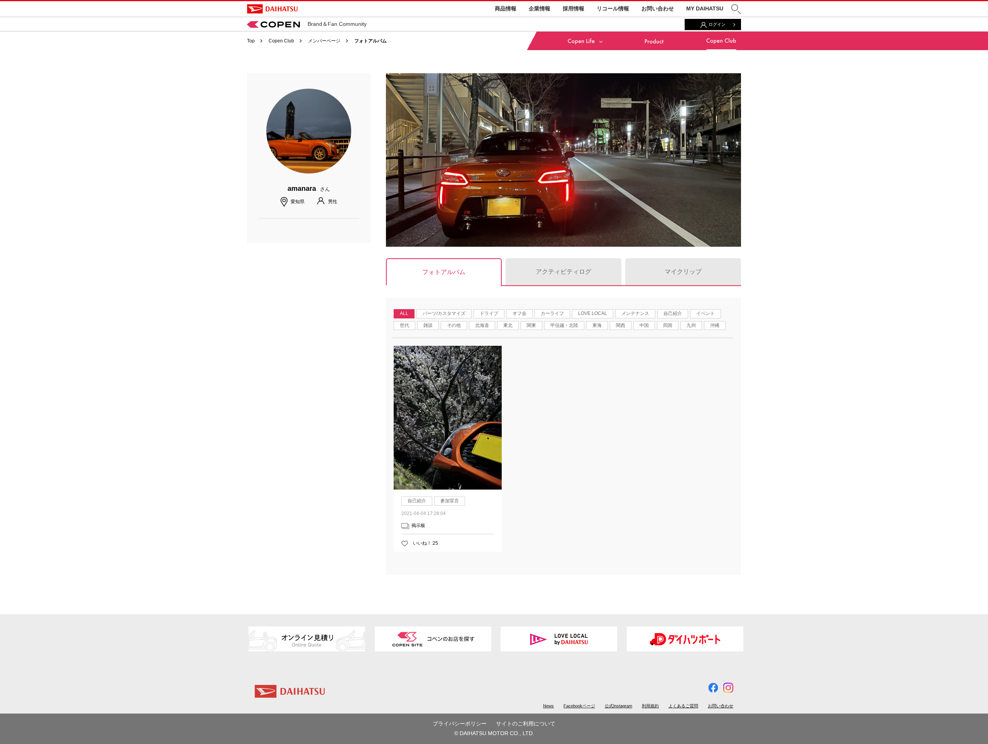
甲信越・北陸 (564, 325)
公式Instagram (618, 706)
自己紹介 (672, 313)
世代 (404, 325)
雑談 (428, 325)
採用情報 (573, 8)
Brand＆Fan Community (337, 24)
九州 (691, 325)
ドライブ (489, 313)
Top (251, 41)
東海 (597, 325)
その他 (454, 325)
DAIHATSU (272, 8)
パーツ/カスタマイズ (444, 313)
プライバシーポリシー (460, 723)
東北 (508, 325)
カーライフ (552, 313)
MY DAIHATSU (704, 8)
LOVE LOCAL (592, 313)
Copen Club (281, 41)
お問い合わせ (657, 8)
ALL (404, 313)
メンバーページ (324, 41)
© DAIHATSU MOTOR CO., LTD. (494, 733)
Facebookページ (579, 706)
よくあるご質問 (683, 706)
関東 (531, 325)
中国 (644, 325)
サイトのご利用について (525, 723)
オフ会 (519, 313)
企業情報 (539, 8)
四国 (667, 325)
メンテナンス (635, 313)
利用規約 (650, 706)
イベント (705, 313)
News (548, 706)
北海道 (482, 325)
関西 (620, 325)
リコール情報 (613, 8)
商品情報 (505, 8)
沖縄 (714, 325)
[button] (736, 9)
